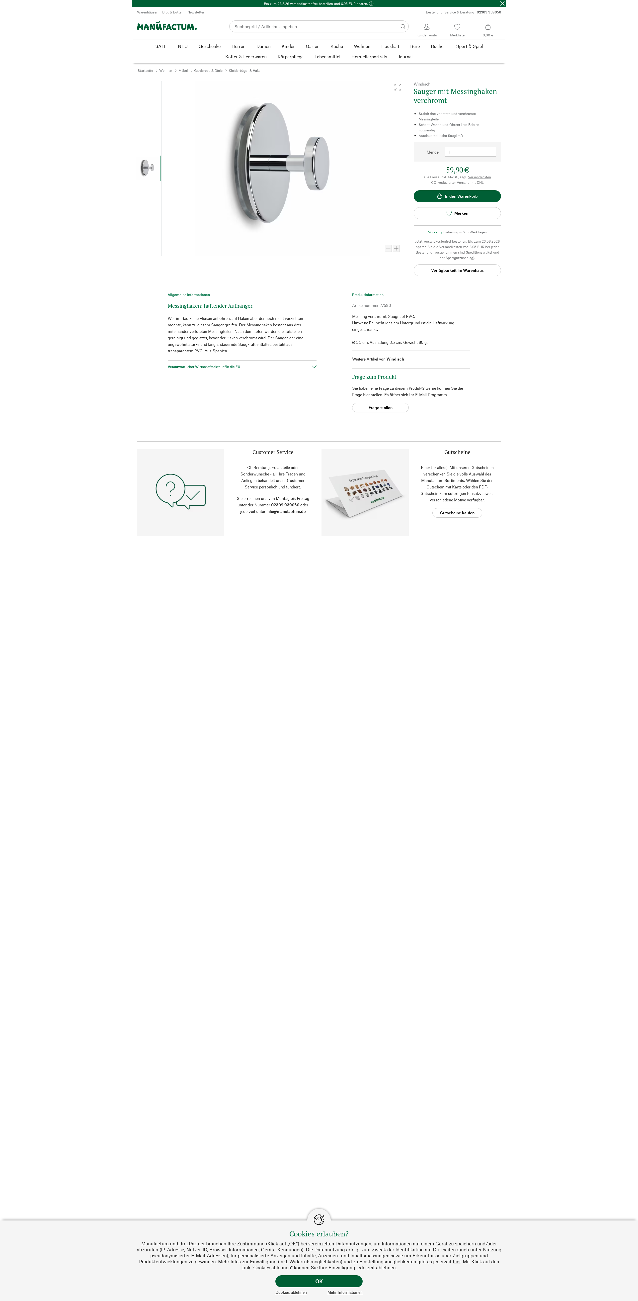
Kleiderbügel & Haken (245, 70)
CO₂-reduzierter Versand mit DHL (457, 182)
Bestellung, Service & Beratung (463, 12)
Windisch (395, 359)
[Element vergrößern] (396, 248)
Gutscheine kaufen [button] (457, 512)
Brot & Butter (172, 12)
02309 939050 (285, 504)
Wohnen (165, 70)
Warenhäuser (147, 12)
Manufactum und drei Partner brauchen (183, 1243)
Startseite (145, 70)
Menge (433, 152)
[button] (398, 87)
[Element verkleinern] (388, 248)
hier (457, 1261)
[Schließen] (502, 3)
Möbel (183, 70)
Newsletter (195, 12)
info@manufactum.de (286, 511)
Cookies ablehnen (291, 1292)
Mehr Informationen (345, 1292)
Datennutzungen (353, 1243)
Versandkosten (479, 177)
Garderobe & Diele (208, 70)
